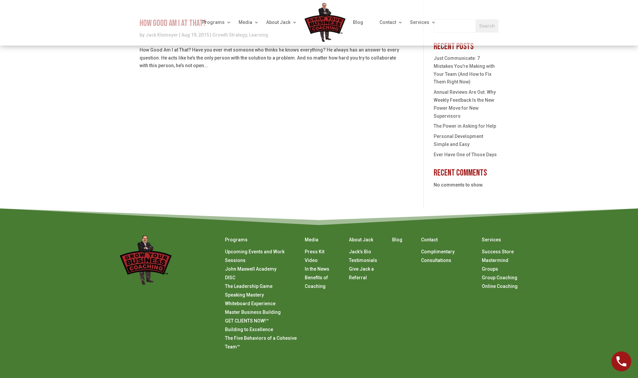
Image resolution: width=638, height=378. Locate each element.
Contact (387, 22)
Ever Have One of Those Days (465, 154)
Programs (213, 22)
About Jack (278, 22)
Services (419, 22)
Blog (358, 22)
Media (245, 22)
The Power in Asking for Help (465, 126)
